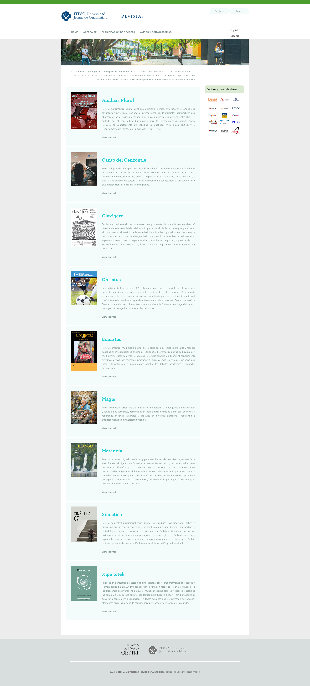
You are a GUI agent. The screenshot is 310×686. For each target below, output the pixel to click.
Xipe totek (113, 574)
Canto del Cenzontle (124, 160)
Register (219, 11)
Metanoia (112, 451)
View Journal (109, 137)
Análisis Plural (118, 100)
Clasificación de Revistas (118, 32)
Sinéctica (112, 514)
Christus (111, 280)
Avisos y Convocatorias (156, 32)
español (234, 35)
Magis (108, 399)
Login (239, 11)
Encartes (111, 339)
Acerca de (90, 32)
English (234, 30)
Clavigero (112, 216)
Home (74, 32)
